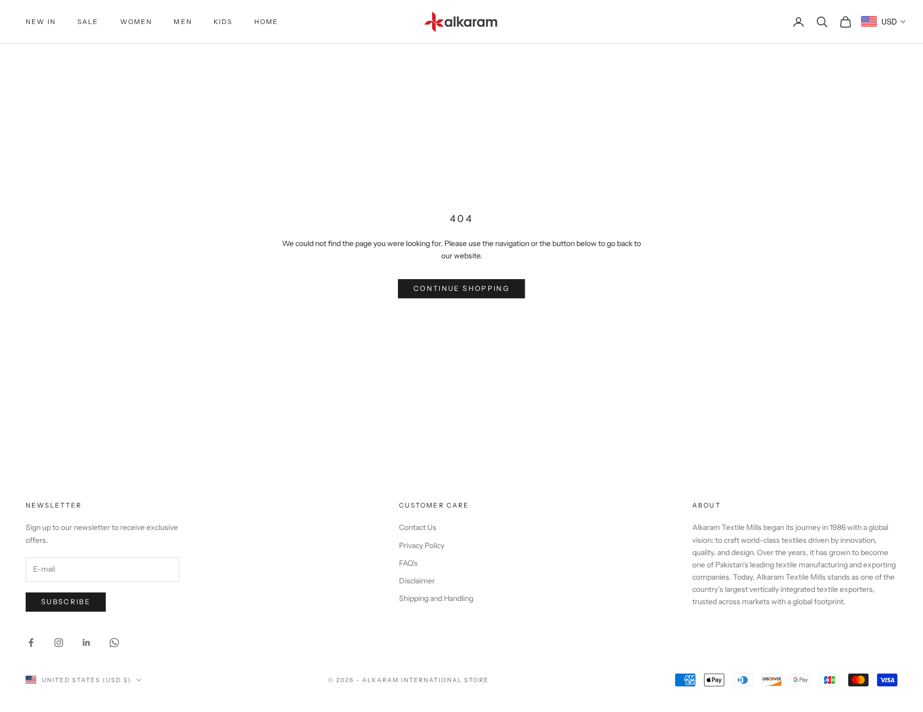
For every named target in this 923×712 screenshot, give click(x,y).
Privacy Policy (421, 545)
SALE (88, 22)
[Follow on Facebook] (31, 642)
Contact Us (417, 527)
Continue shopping (461, 288)
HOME (266, 22)
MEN (183, 22)
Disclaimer (417, 581)
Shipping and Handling (436, 598)
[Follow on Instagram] (58, 642)
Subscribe (65, 601)
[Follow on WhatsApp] (114, 642)
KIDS (223, 22)
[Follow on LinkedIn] (86, 642)
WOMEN (136, 22)
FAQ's (408, 563)
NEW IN (41, 22)
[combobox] (883, 21)
